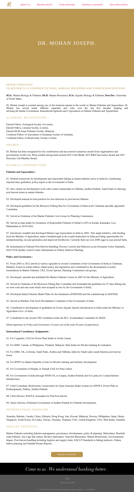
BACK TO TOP (68, 483)
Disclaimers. (91, 490)
